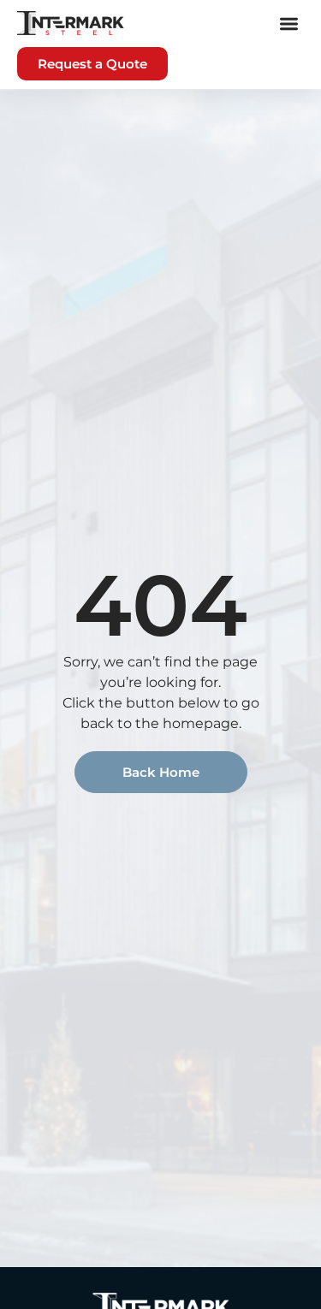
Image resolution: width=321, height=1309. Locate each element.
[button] (290, 23)
